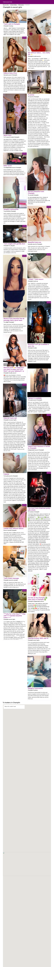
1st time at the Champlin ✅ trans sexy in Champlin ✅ (37, 598)
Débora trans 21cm (10, 73)
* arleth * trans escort (35, 279)
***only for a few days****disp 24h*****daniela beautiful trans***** (14, 615)
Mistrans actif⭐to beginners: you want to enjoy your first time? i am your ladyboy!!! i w (14, 369)
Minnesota (21, 4)
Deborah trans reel (10, 418)
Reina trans (7, 135)
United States (13, 4)
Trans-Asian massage (11, 578)
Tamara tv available (35, 398)
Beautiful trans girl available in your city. (38, 345)
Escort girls (6, 4)
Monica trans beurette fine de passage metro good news (14, 319)
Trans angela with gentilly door (14, 244)
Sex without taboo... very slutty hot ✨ (39, 53)
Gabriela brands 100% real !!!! (38, 638)
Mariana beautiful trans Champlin (36, 192)
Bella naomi (8, 166)
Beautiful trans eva (34, 242)
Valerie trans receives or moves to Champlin (39, 447)
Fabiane (6, 474)
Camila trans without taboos (13, 528)
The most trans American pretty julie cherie (39, 509)
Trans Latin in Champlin (12, 24)
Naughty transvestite (11, 209)
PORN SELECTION (7, 2)
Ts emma (31, 95)
